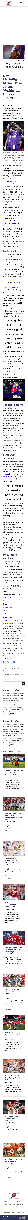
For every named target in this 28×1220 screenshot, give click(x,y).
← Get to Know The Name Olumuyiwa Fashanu (13, 670)
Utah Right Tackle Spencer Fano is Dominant (11, 1118)
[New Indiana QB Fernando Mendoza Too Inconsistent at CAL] (14, 848)
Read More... (8, 791)
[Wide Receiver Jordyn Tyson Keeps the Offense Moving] (14, 1023)
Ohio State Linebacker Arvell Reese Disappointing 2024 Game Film (14, 816)
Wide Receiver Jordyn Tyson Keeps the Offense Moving (13, 1035)
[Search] (23, 683)
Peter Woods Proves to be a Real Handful (14, 1160)
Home (5, 1201)
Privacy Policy (20, 1212)
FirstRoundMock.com (12, 653)
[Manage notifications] (24, 1216)
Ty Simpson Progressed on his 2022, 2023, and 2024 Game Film (13, 905)
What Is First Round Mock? (17, 1201)
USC (4, 610)
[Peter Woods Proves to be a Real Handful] (14, 1149)
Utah (4, 614)
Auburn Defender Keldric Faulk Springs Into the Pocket (14, 1078)
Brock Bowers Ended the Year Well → (15, 674)
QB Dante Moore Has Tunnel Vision (12, 990)
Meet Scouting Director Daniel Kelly (14, 1204)
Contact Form (19, 1207)
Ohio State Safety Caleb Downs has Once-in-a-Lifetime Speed (13, 949)
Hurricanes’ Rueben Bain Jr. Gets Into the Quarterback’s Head (14, 773)
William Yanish (17, 98)
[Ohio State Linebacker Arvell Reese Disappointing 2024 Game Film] (14, 804)
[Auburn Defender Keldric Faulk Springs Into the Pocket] (14, 1066)
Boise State (7, 597)
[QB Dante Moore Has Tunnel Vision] (14, 980)
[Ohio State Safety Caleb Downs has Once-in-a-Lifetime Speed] (14, 938)
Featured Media (9, 1207)
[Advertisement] (14, 21)
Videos (17, 1210)
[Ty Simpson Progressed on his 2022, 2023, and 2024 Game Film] (14, 892)
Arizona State (7, 607)
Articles (5, 100)
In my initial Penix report (14, 262)
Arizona (5, 601)
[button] (21, 3)
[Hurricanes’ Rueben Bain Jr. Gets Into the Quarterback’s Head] (14, 761)
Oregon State (7, 617)
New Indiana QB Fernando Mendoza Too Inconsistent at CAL (13, 860)
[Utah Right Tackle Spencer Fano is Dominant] (14, 1107)
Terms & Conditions (9, 1212)
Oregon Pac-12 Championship (13, 620)
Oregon (5, 604)
